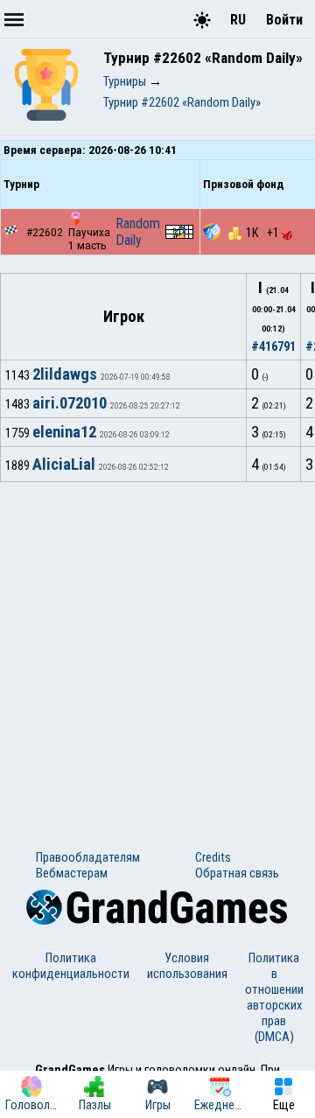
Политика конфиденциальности (71, 966)
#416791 (273, 346)
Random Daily (138, 231)
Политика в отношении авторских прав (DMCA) (274, 997)
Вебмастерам (72, 873)
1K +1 (264, 233)
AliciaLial (63, 464)
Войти (284, 19)
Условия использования (187, 966)
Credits (213, 857)
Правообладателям (88, 857)
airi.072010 (69, 403)
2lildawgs (64, 374)
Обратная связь (237, 873)
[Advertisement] (157, 648)
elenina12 (64, 432)
